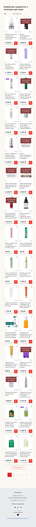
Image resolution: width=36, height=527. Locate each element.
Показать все (18, 467)
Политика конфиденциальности (18, 518)
